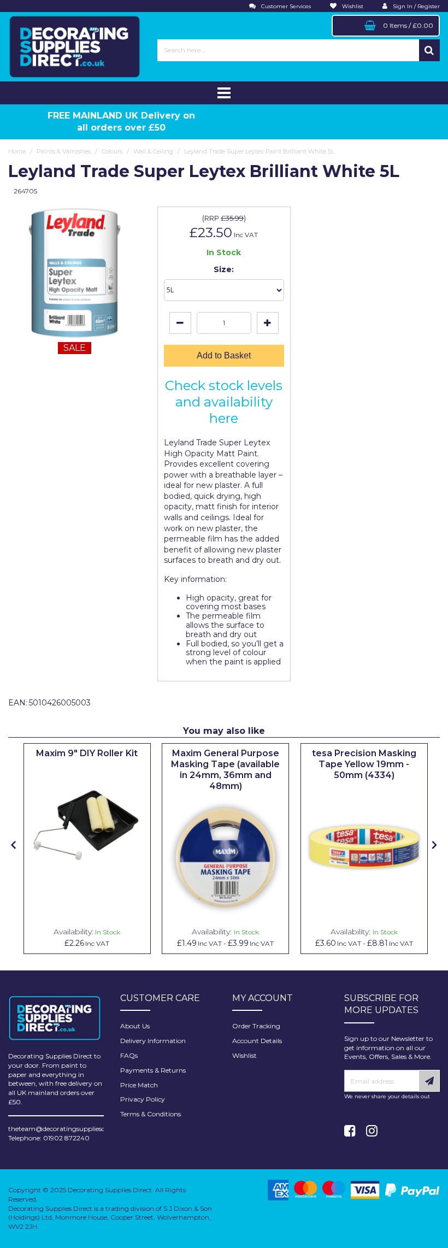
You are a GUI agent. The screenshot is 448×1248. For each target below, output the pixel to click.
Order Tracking (256, 1026)
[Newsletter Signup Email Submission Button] (429, 1081)
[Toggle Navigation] (224, 93)
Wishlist (244, 1055)
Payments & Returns (153, 1070)
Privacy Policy (142, 1099)
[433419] (364, 847)
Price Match (139, 1085)
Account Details (257, 1041)
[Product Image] (87, 825)
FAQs (129, 1055)
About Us (135, 1026)
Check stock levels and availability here (223, 402)
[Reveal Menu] (224, 92)
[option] (87, 848)
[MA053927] (225, 858)
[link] (350, 1131)
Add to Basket (224, 355)
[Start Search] (429, 50)
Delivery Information (153, 1041)
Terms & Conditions (150, 1114)
